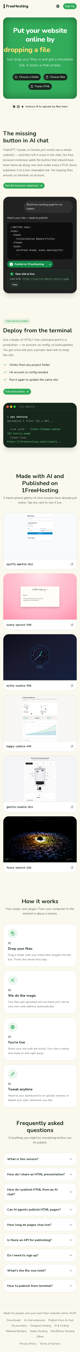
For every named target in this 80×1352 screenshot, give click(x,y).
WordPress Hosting (62, 1331)
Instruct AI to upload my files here (47, 106)
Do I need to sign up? (22, 1255)
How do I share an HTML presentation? (36, 1174)
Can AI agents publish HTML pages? (34, 1209)
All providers (19, 1326)
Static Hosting (38, 1331)
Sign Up (70, 6)
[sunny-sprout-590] (40, 602)
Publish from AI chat (61, 1320)
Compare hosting (40, 1326)
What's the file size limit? (26, 1270)
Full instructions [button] (15, 391)
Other (40, 1337)
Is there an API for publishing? (29, 1240)
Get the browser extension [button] (21, 185)
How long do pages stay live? (29, 1225)
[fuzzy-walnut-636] (40, 844)
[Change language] (57, 6)
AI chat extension (34, 1320)
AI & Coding (61, 1326)
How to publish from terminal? (30, 1286)
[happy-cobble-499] (40, 723)
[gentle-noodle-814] (40, 784)
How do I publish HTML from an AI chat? (32, 1191)
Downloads (14, 1320)
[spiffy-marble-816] (40, 541)
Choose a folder (29, 77)
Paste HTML (42, 86)
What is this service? (22, 1159)
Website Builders (16, 1331)
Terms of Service (50, 1344)
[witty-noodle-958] (40, 662)
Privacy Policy (28, 1344)
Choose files (57, 77)
